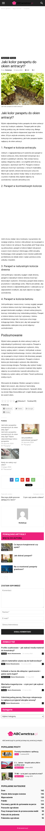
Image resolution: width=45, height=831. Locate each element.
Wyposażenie (5, 58)
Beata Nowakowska (14, 653)
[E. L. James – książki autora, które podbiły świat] (7, 765)
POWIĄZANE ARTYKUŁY (14, 534)
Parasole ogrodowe (10, 808)
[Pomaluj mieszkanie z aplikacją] (7, 754)
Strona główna (5, 9)
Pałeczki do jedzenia (10, 815)
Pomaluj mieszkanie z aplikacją (26, 752)
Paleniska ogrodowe (10, 818)
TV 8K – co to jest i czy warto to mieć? (29, 774)
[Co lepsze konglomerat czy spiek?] (7, 547)
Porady (4, 653)
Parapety (13, 58)
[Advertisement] (22, 33)
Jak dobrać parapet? (23, 555)
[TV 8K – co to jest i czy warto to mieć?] (7, 776)
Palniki (4, 801)
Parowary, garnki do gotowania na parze (18, 804)
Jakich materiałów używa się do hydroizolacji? (21, 661)
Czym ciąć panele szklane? (33, 497)
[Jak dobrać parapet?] (7, 558)
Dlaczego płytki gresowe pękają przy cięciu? (10, 498)
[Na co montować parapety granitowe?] (7, 569)
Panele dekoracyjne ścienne (13, 794)
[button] (42, 3)
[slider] (8, 400)
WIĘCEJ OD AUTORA (12, 538)
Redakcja (8, 70)
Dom (3, 664)
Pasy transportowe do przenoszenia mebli (19, 811)
